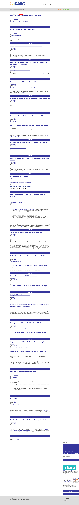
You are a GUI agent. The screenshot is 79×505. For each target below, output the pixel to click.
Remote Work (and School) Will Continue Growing (22, 29)
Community (15, 33)
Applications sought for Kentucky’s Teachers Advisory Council (25, 15)
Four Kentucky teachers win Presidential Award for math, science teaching (29, 420)
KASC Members (27, 347)
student (39, 73)
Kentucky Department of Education (19, 21)
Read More (30, 43)
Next (17, 439)
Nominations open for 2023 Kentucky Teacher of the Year (24, 81)
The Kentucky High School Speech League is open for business (26, 232)
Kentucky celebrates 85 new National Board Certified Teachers (26, 46)
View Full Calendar (71, 459)
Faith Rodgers (13, 48)
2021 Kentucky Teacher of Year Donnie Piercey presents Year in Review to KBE (30, 98)
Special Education (13, 347)
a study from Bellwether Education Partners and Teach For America (23, 209)
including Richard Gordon (19, 226)
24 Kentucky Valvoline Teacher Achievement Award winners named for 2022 (29, 142)
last (18, 439)
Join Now (60, 9)
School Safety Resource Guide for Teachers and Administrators (26, 398)
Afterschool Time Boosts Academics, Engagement (23, 371)
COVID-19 (17, 202)
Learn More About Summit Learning (19, 176)
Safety (11, 404)
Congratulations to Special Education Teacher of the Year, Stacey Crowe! (28, 342)
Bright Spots (12, 300)
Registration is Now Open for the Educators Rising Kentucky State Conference (29, 115)
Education (26, 21)
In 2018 (21, 411)
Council (13, 281)
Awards (15, 49)
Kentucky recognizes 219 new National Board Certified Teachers (26, 323)
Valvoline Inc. (25, 92)
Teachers (11, 21)
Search (22, 9)
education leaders (14, 224)
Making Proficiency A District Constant (20, 295)
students (11, 35)
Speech (11, 238)
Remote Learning (16, 35)
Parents (11, 261)
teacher (43, 73)
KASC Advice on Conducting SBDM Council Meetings (23, 276)
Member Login (65, 9)
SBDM (11, 281)
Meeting (16, 281)
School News (16, 19)
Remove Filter (21, 14)
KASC (26, 70)
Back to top (66, 500)
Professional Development (23, 182)
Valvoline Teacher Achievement (36, 87)
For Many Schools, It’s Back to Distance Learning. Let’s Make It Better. (27, 255)
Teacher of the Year (16, 87)
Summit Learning (13, 182)
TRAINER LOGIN (71, 491)
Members (15, 279)
